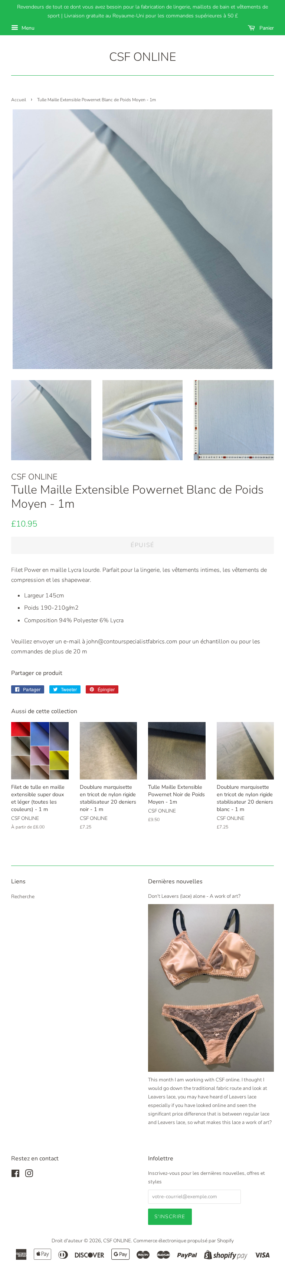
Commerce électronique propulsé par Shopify (183, 1240)
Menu (27, 28)
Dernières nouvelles (175, 881)
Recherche (23, 896)
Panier (266, 28)
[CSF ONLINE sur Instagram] (29, 1175)
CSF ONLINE (142, 57)
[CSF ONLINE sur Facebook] (15, 1175)
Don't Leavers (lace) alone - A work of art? (194, 896)
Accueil (18, 100)
